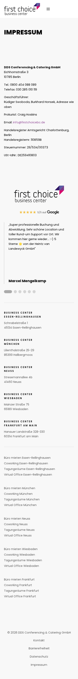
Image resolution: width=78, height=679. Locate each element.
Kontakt (39, 640)
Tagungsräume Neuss (19, 530)
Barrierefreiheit (39, 648)
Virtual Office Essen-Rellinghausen (28, 475)
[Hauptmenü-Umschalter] (48, 9)
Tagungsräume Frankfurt (21, 591)
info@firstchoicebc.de (29, 122)
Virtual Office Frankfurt (20, 596)
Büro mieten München (19, 488)
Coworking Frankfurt (18, 585)
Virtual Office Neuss (18, 535)
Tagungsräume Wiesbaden (23, 560)
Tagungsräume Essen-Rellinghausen (29, 469)
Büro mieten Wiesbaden (21, 549)
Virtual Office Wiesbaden (21, 566)
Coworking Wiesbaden (19, 555)
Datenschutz (39, 657)
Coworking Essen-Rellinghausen (26, 463)
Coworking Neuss (16, 524)
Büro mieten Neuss (17, 519)
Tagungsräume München (22, 499)
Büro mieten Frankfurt (19, 579)
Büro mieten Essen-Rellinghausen (27, 458)
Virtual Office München (20, 505)
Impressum (39, 665)
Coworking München (18, 494)
